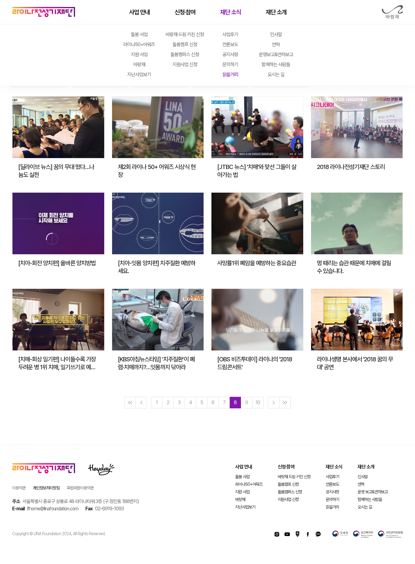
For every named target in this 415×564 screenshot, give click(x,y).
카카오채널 (318, 534)
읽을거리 (230, 74)
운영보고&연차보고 (276, 54)
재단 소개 (276, 12)
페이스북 (307, 534)
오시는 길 (276, 74)
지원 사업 (139, 54)
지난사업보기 (139, 74)
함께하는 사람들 (276, 64)
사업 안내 (139, 12)
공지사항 (230, 54)
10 (258, 402)
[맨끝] (285, 402)
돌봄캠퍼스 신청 (184, 54)
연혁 (276, 44)
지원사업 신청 (185, 64)
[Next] (273, 402)
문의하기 (230, 64)
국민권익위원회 (390, 534)
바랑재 (392, 12)
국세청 (340, 534)
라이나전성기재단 (43, 12)
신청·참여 (185, 12)
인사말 (276, 34)
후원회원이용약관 (80, 487)
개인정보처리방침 (46, 487)
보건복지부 (363, 534)
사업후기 (230, 34)
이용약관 (19, 487)
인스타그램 (276, 534)
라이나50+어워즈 (139, 44)
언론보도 (230, 44)
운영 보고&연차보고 (373, 491)
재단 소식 (230, 12)
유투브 (287, 534)
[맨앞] (130, 402)
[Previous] (141, 402)
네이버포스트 (297, 534)
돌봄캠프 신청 (185, 44)
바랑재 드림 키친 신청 (185, 34)
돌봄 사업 (139, 34)
